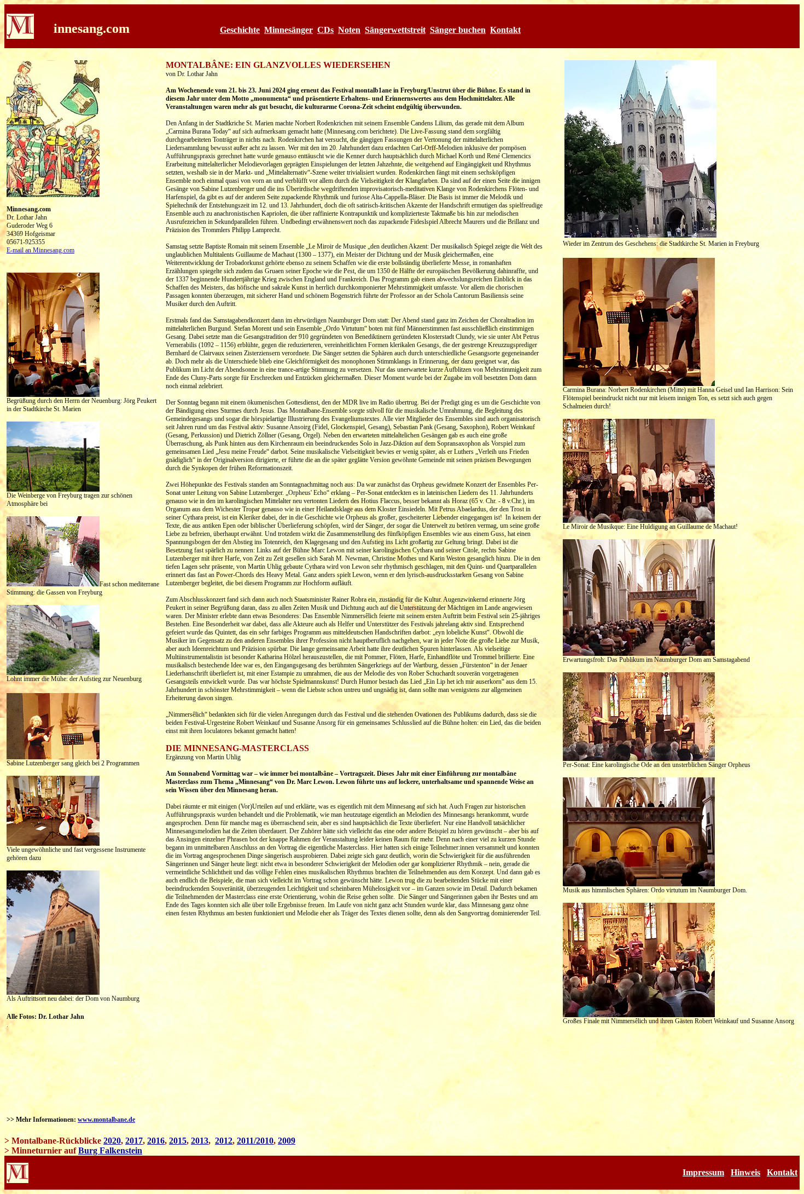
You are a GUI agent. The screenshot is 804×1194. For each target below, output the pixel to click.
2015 (178, 1140)
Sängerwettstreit (395, 29)
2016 (156, 1140)
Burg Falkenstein (110, 1150)
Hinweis (745, 1172)
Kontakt (505, 29)
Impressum (703, 1172)
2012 (223, 1140)
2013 (199, 1140)
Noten (349, 29)
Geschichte (240, 29)
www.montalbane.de (106, 1119)
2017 (134, 1140)
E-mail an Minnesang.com (40, 250)
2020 (112, 1140)
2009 (286, 1140)
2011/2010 (255, 1140)
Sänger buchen (458, 29)
